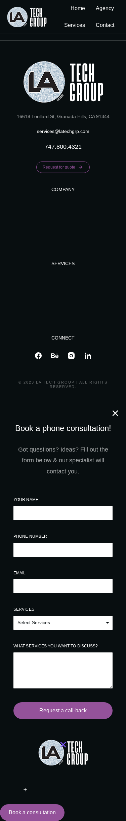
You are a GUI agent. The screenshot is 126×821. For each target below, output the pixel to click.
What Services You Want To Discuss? (55, 646)
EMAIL (19, 573)
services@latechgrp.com (63, 131)
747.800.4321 (63, 146)
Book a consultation (32, 812)
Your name (25, 499)
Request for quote (59, 167)
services (23, 609)
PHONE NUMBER (30, 536)
